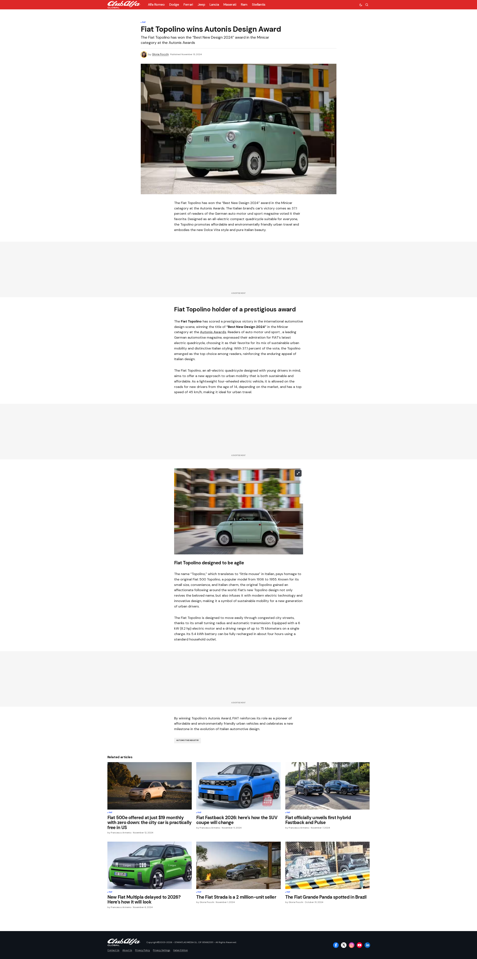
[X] (344, 945)
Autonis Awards (213, 332)
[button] (361, 4)
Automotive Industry (187, 740)
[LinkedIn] (367, 945)
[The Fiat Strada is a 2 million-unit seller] (238, 865)
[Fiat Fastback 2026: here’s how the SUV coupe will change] (238, 786)
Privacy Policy (142, 950)
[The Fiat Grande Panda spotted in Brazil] (327, 865)
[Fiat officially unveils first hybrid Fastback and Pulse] (327, 786)
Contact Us (113, 950)
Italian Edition (180, 950)
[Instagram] (352, 945)
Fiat (144, 22)
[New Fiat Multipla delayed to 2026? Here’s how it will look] (149, 865)
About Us (127, 950)
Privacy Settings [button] (161, 950)
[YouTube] (359, 945)
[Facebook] (336, 945)
